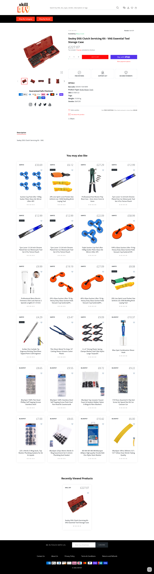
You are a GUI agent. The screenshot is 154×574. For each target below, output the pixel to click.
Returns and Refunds (109, 556)
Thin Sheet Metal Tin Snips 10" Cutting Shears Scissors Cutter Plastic (61, 351)
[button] (64, 81)
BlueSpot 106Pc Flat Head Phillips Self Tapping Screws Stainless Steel (31, 402)
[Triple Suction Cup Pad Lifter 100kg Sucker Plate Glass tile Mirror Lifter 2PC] (92, 231)
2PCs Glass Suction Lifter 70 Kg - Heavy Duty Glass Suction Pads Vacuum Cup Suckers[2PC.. (61, 300)
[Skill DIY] (23, 8)
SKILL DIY (68, 487)
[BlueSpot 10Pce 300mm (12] (123, 434)
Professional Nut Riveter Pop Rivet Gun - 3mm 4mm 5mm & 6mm (92, 199)
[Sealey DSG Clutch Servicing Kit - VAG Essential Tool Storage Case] (77, 504)
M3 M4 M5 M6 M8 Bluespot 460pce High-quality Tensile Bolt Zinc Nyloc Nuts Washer (92, 453)
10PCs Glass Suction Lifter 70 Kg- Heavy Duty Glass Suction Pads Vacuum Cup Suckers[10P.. (123, 249)
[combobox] (85, 8)
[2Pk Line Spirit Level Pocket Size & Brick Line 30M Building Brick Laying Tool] (123, 282)
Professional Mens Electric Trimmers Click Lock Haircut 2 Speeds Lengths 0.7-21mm (31, 300)
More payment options (123, 61)
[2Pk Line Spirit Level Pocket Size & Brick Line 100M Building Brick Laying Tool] (61, 180)
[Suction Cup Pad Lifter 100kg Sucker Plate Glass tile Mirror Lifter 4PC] (31, 180)
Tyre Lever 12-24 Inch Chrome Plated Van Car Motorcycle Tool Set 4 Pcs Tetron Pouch (123, 199)
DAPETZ (21, 165)
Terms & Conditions (88, 556)
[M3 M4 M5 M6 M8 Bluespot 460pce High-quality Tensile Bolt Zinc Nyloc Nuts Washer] (92, 434)
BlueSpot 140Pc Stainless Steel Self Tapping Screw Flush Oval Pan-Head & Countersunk (61, 402)
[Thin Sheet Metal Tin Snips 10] (61, 333)
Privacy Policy (70, 556)
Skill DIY (79, 568)
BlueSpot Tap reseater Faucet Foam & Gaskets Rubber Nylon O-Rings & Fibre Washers (92, 402)
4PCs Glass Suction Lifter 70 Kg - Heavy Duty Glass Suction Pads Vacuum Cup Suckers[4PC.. (92, 300)
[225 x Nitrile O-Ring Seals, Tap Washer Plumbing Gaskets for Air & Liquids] (31, 434)
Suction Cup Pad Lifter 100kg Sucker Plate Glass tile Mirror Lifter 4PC (30, 199)
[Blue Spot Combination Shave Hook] (123, 333)
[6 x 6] (92, 333)
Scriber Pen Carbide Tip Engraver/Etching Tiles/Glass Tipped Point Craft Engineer (30, 351)
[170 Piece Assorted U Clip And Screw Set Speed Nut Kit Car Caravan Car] (123, 384)
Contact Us (41, 556)
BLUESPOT (115, 317)
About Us (54, 556)
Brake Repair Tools (86, 90)
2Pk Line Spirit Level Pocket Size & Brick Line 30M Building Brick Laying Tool (123, 300)
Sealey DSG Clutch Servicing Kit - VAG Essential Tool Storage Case (77, 521)
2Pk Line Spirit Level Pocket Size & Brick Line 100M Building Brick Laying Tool (62, 199)
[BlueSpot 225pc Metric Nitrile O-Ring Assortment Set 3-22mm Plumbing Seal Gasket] (61, 434)
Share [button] (72, 119)
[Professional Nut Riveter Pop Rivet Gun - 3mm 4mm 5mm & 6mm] (92, 180)
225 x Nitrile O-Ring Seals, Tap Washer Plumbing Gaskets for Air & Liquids (31, 453)
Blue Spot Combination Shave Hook (123, 351)
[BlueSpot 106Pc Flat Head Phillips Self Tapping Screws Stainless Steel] (31, 384)
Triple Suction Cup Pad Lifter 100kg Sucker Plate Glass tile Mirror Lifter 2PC (92, 249)
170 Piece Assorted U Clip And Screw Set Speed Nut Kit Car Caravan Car (123, 402)
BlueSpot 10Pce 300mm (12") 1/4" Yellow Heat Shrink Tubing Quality (123, 453)
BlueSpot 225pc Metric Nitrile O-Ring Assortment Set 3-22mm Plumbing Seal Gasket (61, 453)
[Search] (117, 8)
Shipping (78, 50)
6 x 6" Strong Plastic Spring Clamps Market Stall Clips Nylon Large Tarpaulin (92, 351)
